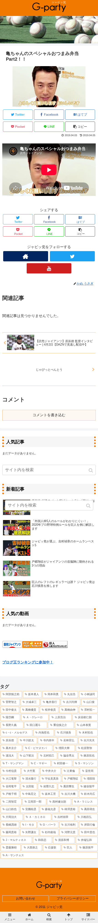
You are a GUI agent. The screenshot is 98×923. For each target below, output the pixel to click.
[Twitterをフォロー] (72, 256)
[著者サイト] (25, 256)
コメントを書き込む (49, 415)
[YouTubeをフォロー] (49, 268)
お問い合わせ (25, 898)
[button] (91, 470)
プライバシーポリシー (73, 898)
